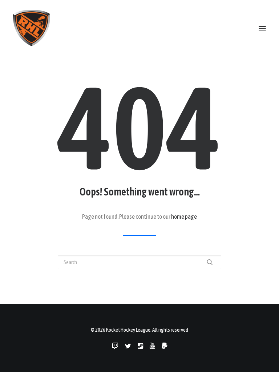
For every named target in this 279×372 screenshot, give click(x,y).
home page (184, 216)
